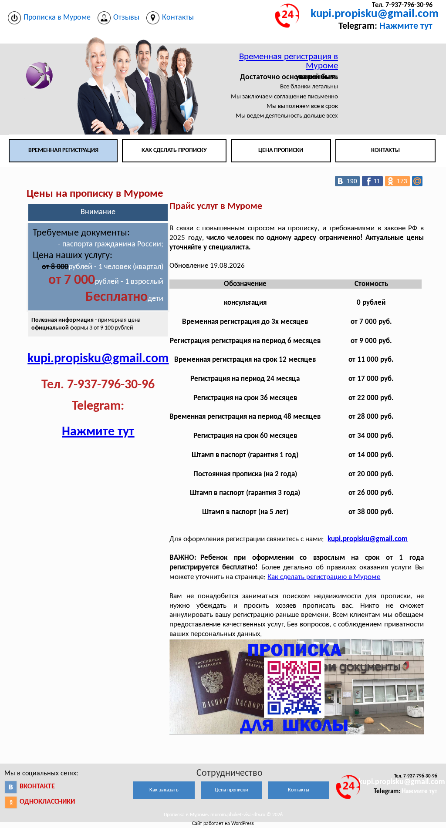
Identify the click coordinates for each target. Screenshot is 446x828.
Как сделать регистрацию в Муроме (323, 577)
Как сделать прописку (174, 150)
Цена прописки (280, 150)
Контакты (385, 150)
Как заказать (164, 790)
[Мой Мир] (417, 181)
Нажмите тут (405, 26)
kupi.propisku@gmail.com (375, 14)
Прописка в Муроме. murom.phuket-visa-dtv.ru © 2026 (223, 815)
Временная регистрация (63, 150)
